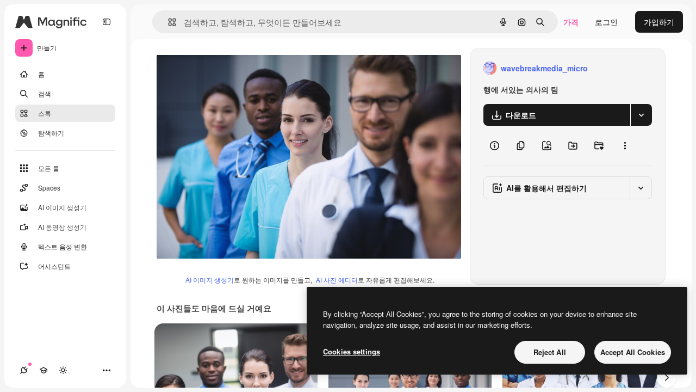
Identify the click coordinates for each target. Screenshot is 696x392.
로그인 (606, 21)
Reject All (549, 352)
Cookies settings (351, 351)
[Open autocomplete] (168, 22)
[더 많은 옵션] (625, 145)
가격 (571, 21)
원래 (219, 68)
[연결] (24, 370)
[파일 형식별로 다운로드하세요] (641, 115)
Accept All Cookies (632, 352)
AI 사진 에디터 (337, 279)
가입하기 (659, 21)
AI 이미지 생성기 (209, 279)
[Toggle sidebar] (106, 21)
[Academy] (43, 370)
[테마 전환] (63, 370)
